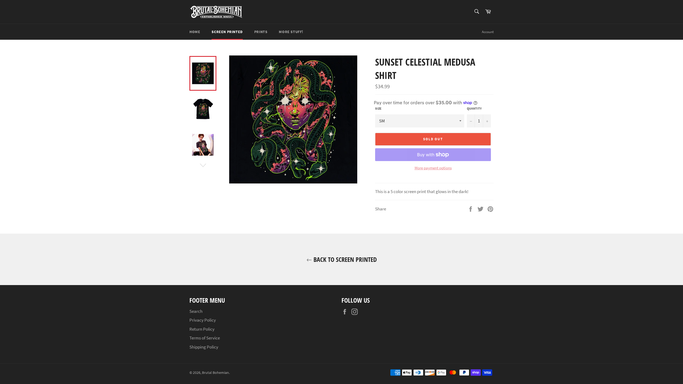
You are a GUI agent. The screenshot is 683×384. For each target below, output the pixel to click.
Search (195, 311)
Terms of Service (204, 338)
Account (488, 32)
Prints (261, 31)
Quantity (474, 108)
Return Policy (202, 329)
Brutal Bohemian (215, 372)
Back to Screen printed (344, 259)
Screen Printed (227, 31)
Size (378, 108)
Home (194, 31)
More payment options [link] (433, 167)
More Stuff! (291, 31)
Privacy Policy (202, 320)
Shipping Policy (203, 347)
